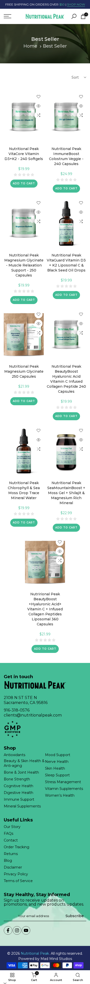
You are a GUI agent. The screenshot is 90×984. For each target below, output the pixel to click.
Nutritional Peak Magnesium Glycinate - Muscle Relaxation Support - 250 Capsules (24, 265)
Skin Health (55, 768)
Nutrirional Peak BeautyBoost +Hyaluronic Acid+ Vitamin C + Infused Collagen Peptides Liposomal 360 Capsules (45, 609)
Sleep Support (57, 775)
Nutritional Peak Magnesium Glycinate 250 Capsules (24, 371)
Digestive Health (18, 792)
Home (30, 46)
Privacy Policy (16, 874)
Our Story (12, 826)
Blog (8, 860)
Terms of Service (18, 881)
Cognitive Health (18, 786)
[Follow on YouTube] (26, 930)
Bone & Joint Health (21, 772)
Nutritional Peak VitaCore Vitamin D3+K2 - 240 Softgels (23, 154)
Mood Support (57, 755)
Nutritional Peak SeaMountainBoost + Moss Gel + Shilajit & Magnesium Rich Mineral (66, 493)
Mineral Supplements (22, 806)
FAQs (8, 833)
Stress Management (63, 782)
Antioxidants (14, 755)
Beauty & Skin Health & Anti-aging (24, 763)
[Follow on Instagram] (17, 930)
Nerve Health (56, 761)
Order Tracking (16, 847)
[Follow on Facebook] (8, 930)
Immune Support (19, 799)
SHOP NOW (76, 4)
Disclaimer (13, 867)
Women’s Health (59, 795)
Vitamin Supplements (64, 788)
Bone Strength (17, 779)
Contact (11, 840)
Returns (11, 854)
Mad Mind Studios (56, 958)
